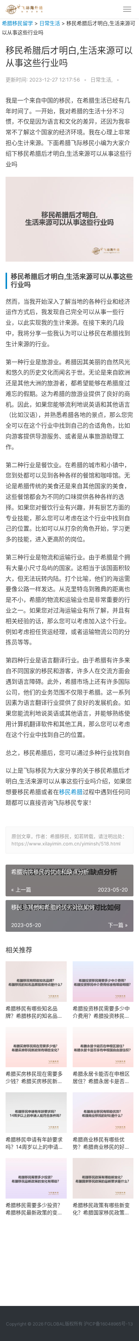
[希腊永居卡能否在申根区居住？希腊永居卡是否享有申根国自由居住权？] (103, 1047)
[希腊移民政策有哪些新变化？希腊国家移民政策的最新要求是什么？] (103, 1178)
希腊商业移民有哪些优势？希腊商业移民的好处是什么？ (101, 1143)
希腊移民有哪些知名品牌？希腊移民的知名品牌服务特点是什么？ (34, 1012)
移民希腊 (71, 792)
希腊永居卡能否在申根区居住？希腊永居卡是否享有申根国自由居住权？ (101, 1078)
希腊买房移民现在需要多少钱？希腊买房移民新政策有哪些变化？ (34, 1078)
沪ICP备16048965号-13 (108, 1324)
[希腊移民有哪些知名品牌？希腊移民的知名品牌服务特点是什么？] (36, 981)
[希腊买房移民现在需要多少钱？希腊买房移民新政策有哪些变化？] (36, 1047)
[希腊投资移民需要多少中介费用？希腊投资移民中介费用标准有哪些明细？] (103, 981)
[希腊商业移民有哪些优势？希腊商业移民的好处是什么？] (103, 1112)
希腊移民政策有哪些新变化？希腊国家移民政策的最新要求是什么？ (101, 1209)
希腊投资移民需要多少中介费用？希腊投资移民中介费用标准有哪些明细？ (101, 1012)
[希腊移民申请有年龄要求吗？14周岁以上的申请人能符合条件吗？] (36, 1112)
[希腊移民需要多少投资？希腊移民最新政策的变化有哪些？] (36, 1178)
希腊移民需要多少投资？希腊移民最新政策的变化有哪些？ (34, 1209)
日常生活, (102, 79)
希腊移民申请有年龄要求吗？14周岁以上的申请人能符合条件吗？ (34, 1143)
